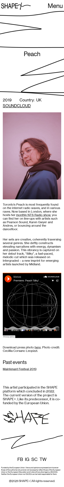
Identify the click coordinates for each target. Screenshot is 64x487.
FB (20, 459)
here (38, 347)
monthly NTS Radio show (33, 215)
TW (43, 459)
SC (34, 459)
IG (27, 459)
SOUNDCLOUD (17, 106)
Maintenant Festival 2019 (19, 369)
